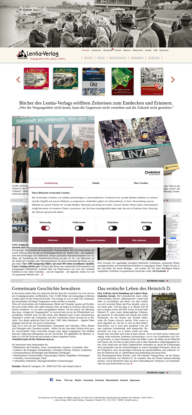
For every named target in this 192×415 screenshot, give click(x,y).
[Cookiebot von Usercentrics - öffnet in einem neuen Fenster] (147, 173)
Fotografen (137, 58)
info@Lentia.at (73, 366)
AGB (155, 50)
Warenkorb (107, 50)
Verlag (101, 58)
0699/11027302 (54, 366)
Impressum (163, 50)
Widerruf (126, 50)
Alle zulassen (139, 240)
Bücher (88, 58)
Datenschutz (138, 50)
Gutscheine (96, 50)
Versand (117, 50)
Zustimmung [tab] (51, 183)
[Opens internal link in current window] (41, 274)
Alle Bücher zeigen (156, 281)
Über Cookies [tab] (141, 183)
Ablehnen (53, 240)
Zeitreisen (153, 58)
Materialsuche (117, 58)
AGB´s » (150, 398)
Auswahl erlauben (96, 240)
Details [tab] (96, 183)
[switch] (79, 228)
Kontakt (148, 50)
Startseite (85, 50)
